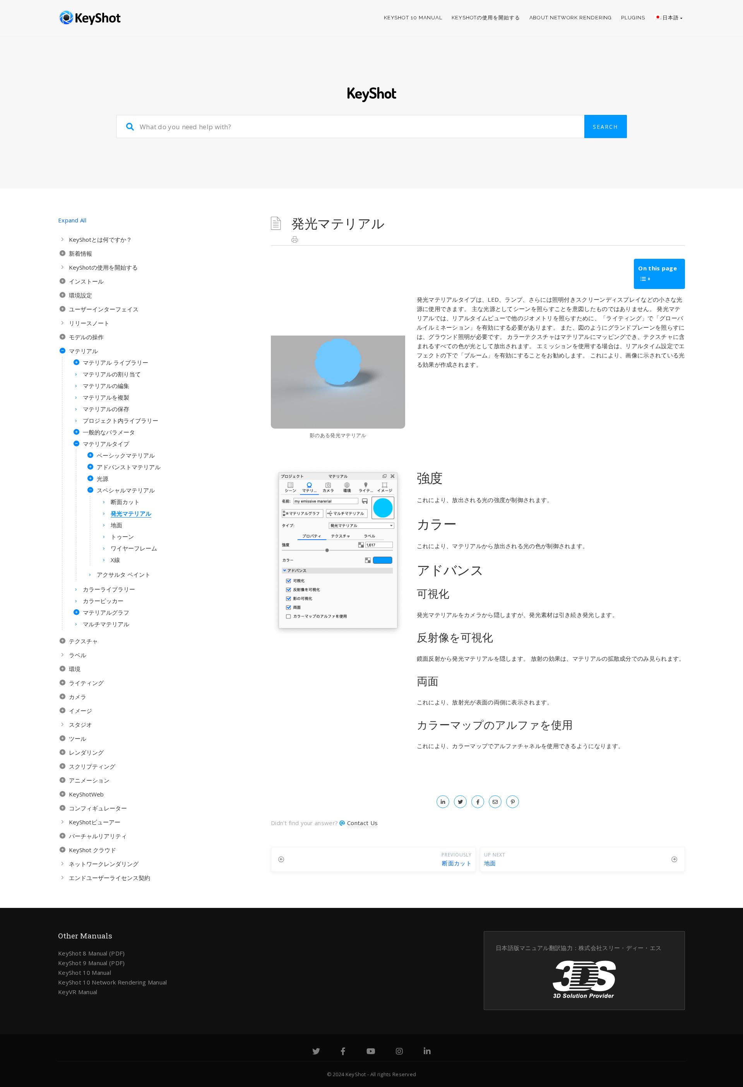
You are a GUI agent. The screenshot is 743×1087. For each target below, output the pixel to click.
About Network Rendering (570, 18)
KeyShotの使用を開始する (486, 18)
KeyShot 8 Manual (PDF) (91, 953)
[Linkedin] (427, 1052)
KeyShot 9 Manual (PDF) (91, 963)
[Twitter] (316, 1052)
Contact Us (362, 823)
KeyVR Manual (78, 992)
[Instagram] (399, 1052)
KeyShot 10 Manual (413, 18)
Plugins (633, 18)
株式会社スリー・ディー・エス (620, 948)
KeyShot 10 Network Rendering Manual (112, 982)
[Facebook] (343, 1052)
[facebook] (477, 801)
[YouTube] (371, 1052)
